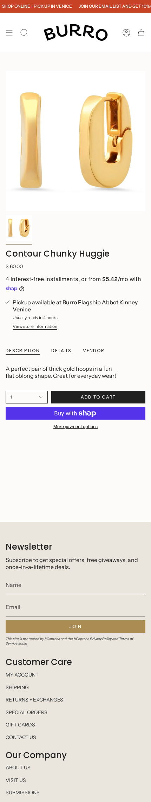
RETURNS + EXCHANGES (34, 700)
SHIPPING (17, 687)
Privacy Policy (101, 638)
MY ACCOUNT (22, 675)
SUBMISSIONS (23, 792)
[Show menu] (9, 32)
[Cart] (141, 32)
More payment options (75, 426)
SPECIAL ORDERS (26, 712)
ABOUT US (18, 767)
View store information (35, 326)
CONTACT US (21, 737)
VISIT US (16, 780)
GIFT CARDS (20, 725)
